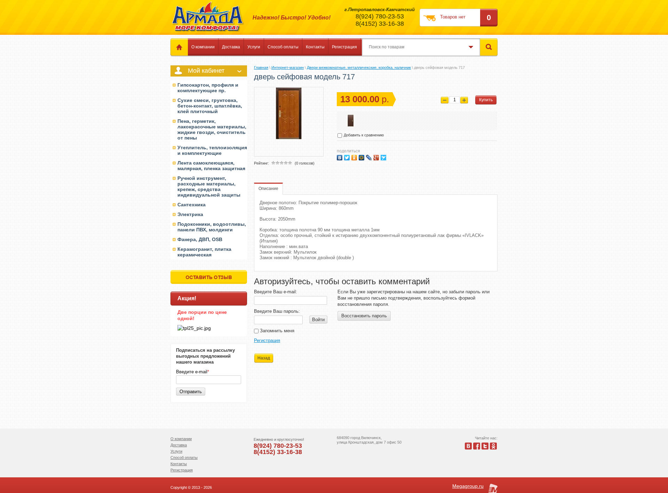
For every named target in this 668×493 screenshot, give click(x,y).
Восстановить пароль (364, 315)
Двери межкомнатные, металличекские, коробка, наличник (359, 67)
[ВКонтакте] (340, 156)
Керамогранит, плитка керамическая (204, 251)
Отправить (191, 391)
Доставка (231, 47)
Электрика (190, 214)
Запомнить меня (276, 330)
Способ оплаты (283, 47)
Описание (268, 188)
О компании (203, 47)
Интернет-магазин (287, 67)
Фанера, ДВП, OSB (199, 239)
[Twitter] (347, 156)
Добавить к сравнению (363, 135)
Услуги (253, 47)
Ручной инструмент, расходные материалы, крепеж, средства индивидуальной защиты (208, 186)
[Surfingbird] (384, 156)
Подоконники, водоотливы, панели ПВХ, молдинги (211, 226)
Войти (318, 319)
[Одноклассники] (355, 156)
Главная (261, 67)
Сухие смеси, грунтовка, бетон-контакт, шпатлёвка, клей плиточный (209, 105)
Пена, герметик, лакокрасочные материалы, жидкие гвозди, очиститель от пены (211, 129)
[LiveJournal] (369, 156)
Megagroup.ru (468, 486)
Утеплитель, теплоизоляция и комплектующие (212, 150)
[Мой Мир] (362, 156)
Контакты (315, 47)
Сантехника (191, 204)
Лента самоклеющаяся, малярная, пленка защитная (211, 165)
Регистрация (344, 47)
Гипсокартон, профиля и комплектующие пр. (207, 87)
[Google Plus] (377, 156)
